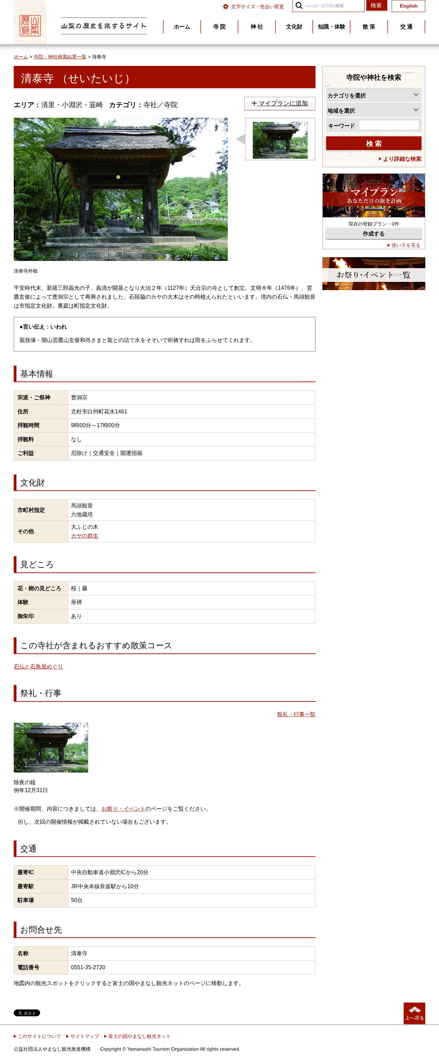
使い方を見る (405, 245)
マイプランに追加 (282, 103)
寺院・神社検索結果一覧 (60, 56)
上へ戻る (414, 1017)
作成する (374, 234)
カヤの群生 (84, 536)
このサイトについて (38, 1036)
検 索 (374, 143)
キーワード (341, 126)
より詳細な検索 (402, 159)
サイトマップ (84, 1036)
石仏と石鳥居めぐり (38, 667)
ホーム (21, 56)
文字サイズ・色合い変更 (257, 6)
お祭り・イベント (123, 809)
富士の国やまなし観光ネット (139, 1036)
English (409, 6)
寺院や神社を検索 (373, 77)
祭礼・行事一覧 (296, 714)
